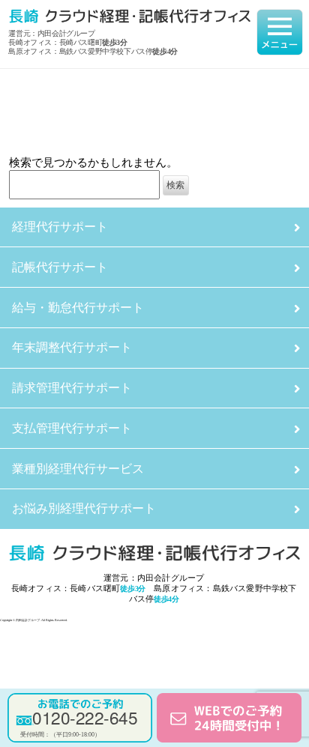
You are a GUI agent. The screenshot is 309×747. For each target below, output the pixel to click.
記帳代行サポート (60, 267)
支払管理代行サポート (72, 428)
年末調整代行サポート (72, 347)
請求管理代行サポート (72, 388)
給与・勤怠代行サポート (78, 307)
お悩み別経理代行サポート (84, 508)
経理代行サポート (60, 227)
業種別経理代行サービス (78, 469)
